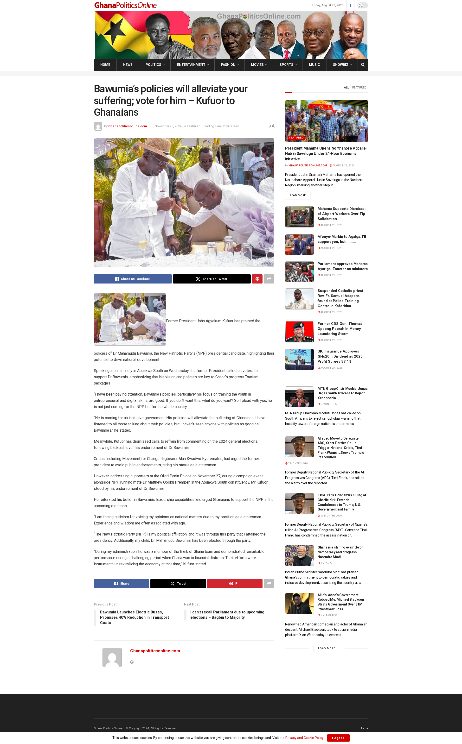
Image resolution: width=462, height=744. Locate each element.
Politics (153, 65)
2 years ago (328, 615)
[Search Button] (363, 65)
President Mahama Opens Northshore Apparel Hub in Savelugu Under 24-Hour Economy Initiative (325, 153)
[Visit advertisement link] (231, 73)
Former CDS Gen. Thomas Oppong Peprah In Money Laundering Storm (340, 329)
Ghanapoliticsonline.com (127, 126)
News (128, 65)
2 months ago (330, 404)
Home (105, 65)
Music (314, 65)
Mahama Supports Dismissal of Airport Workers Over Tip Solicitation (342, 214)
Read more (300, 195)
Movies (257, 65)
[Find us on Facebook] (350, 5)
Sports (286, 65)
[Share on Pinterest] (257, 279)
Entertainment (191, 65)
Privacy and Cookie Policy (304, 738)
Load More (326, 648)
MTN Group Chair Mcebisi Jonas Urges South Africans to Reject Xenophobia (343, 393)
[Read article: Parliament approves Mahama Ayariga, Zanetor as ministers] (299, 272)
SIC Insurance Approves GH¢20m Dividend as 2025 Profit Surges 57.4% (340, 356)
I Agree (338, 738)
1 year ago (327, 563)
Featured (193, 126)
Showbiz (340, 65)
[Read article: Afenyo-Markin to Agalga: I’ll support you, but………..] (299, 244)
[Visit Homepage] (126, 5)
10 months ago (331, 515)
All (346, 87)
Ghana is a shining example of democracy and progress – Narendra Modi (340, 552)
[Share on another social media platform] (269, 279)
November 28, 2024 (168, 126)
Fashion (228, 65)
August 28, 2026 (343, 165)
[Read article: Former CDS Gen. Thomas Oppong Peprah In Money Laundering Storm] (299, 331)
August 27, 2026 (331, 275)
